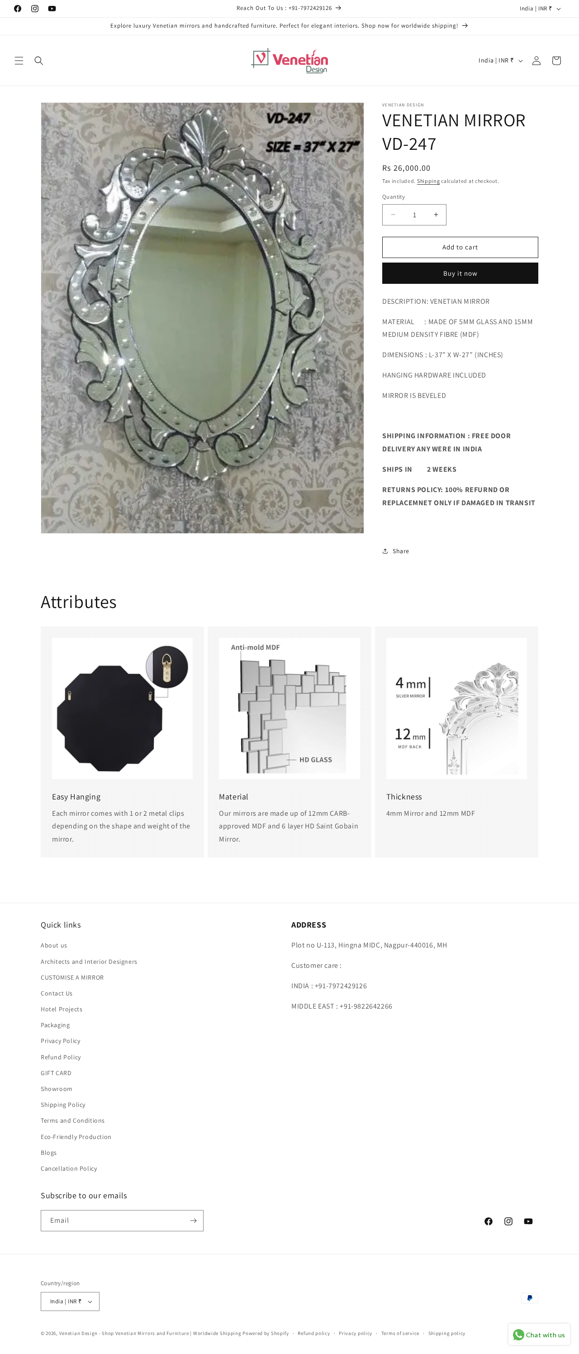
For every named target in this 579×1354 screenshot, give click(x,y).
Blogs (49, 1152)
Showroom (57, 1089)
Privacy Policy (60, 1041)
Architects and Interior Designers (89, 961)
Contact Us (57, 993)
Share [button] (401, 551)
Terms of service (400, 1333)
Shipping (428, 180)
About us (54, 945)
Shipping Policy (63, 1104)
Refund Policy (61, 1057)
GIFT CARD (56, 1073)
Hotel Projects (61, 1009)
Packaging (55, 1025)
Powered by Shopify (265, 1333)
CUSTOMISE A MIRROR (72, 977)
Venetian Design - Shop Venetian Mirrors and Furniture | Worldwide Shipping (150, 1333)
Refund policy (314, 1333)
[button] (19, 61)
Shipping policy (447, 1333)
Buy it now (460, 273)
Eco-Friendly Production (76, 1137)
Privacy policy (355, 1333)
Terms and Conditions (73, 1120)
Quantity (393, 197)
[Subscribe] (193, 1220)
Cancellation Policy (69, 1168)
